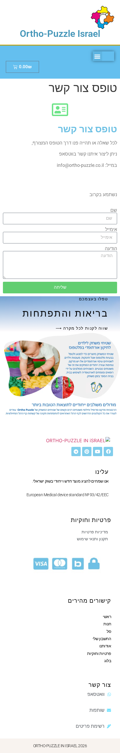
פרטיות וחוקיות (99, 653)
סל (109, 631)
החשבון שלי (102, 638)
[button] (97, 56)
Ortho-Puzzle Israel (60, 33)
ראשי (107, 616)
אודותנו (105, 646)
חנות (107, 624)
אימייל (111, 229)
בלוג (107, 660)
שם (113, 210)
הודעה (111, 248)
